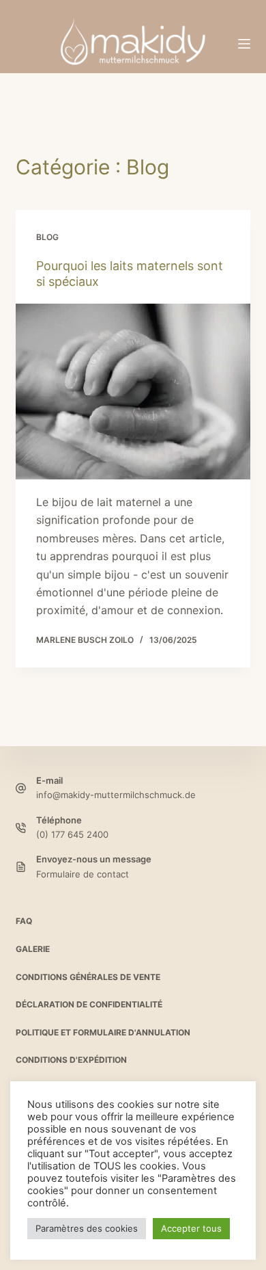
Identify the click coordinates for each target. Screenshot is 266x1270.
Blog (47, 237)
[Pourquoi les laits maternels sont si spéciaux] (133, 391)
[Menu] (244, 44)
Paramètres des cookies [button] (86, 1228)
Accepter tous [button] (191, 1228)
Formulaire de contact (82, 874)
